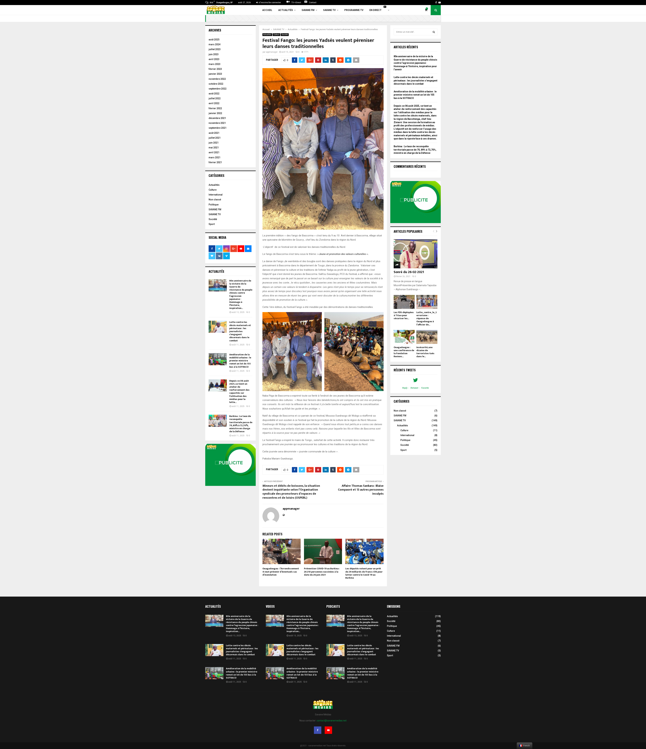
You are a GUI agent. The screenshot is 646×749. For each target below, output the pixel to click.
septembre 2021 (217, 128)
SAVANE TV (329, 10)
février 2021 (215, 162)
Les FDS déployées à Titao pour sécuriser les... (404, 315)
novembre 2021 (217, 123)
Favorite (425, 388)
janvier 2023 (215, 74)
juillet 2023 (215, 49)
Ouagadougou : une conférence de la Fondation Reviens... (404, 351)
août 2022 (214, 93)
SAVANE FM (308, 10)
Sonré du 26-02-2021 (409, 272)
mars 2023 (214, 64)
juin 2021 (214, 142)
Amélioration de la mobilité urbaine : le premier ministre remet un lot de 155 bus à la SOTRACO (240, 361)
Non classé (215, 199)
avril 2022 (214, 103)
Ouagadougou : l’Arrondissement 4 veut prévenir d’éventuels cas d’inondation (280, 572)
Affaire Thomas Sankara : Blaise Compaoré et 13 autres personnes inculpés (361, 489)
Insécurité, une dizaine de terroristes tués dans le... (425, 351)
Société (285, 34)
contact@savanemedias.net (332, 720)
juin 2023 (214, 54)
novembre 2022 (217, 79)
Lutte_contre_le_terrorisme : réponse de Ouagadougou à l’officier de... (426, 318)
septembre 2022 (217, 88)
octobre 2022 (216, 83)
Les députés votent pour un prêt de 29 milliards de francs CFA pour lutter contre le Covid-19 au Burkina (364, 573)
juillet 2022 (215, 98)
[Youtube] (328, 730)
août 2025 (214, 39)
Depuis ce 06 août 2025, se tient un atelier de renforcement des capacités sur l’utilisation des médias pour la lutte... (239, 391)
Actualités (285, 10)
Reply (404, 388)
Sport (212, 224)
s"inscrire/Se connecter (269, 2)
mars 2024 (214, 44)
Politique (214, 204)
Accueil (267, 10)
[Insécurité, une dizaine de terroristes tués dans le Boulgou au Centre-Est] (426, 337)
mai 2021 (214, 147)
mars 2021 (214, 157)
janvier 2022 (215, 113)
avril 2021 (214, 152)
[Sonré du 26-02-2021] (415, 253)
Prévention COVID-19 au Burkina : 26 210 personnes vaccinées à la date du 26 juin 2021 (322, 572)
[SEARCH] (433, 32)
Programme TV (353, 10)
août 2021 (214, 133)
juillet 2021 (215, 137)
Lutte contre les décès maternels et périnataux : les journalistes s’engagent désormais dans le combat (240, 331)
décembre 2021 (217, 118)
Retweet (414, 388)
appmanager (272, 52)
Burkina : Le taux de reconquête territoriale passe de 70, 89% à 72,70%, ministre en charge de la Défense (240, 423)
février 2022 (215, 108)
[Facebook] (317, 730)
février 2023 (215, 69)
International (216, 194)
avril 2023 (214, 59)
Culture (276, 34)
